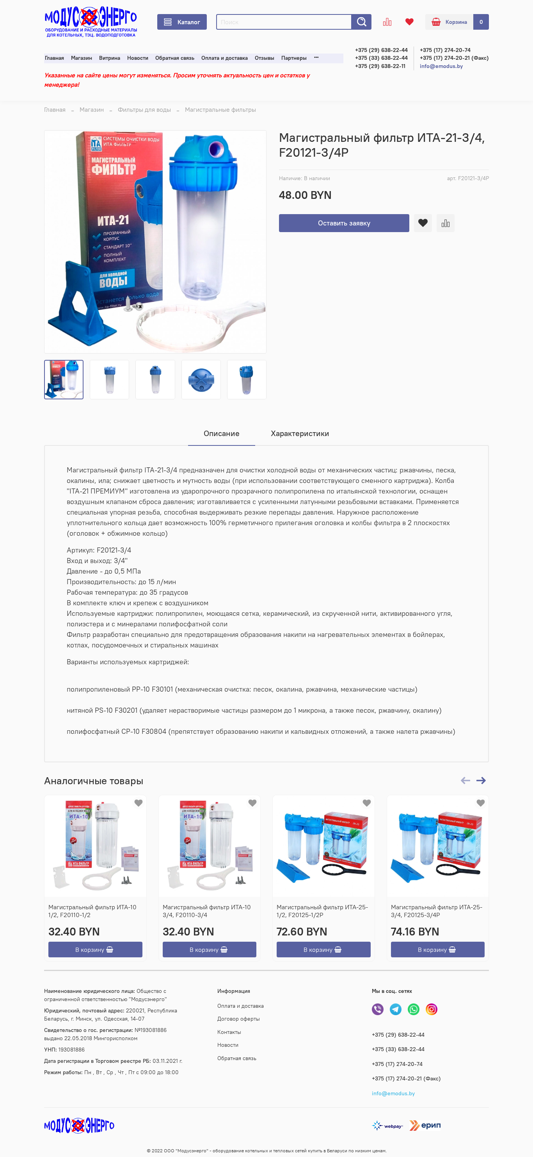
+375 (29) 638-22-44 (381, 50)
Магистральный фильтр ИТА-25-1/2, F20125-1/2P (322, 911)
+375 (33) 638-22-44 (381, 58)
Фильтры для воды (144, 109)
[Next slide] (254, 241)
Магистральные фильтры (220, 109)
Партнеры (294, 58)
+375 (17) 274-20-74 (445, 50)
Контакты (229, 1031)
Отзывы (264, 58)
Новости (137, 58)
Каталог (189, 22)
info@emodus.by (441, 66)
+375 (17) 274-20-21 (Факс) (454, 58)
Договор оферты (238, 1018)
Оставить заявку (344, 222)
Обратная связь (174, 58)
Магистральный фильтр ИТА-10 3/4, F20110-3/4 (207, 911)
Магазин (81, 58)
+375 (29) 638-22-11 (380, 66)
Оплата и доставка (224, 58)
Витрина (109, 58)
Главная (54, 58)
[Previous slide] (56, 241)
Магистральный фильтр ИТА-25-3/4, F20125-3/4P (436, 911)
